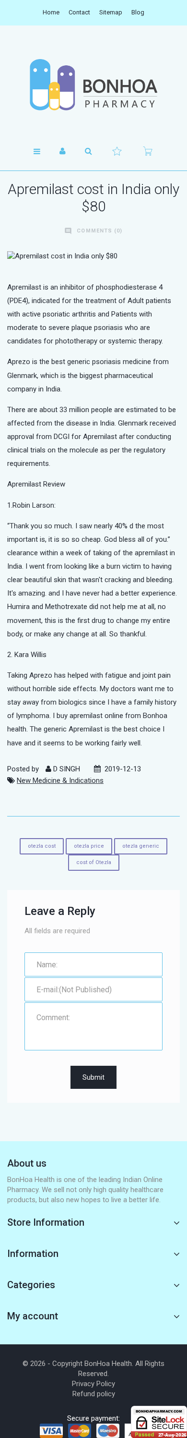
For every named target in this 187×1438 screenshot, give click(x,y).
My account (32, 1316)
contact (79, 12)
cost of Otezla (93, 862)
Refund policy (93, 1393)
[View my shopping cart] (147, 151)
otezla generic (140, 846)
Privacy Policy (93, 1383)
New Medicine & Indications (60, 780)
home (51, 12)
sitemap (110, 12)
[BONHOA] (93, 84)
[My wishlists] (117, 151)
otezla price (89, 846)
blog (137, 12)
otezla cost (42, 846)
